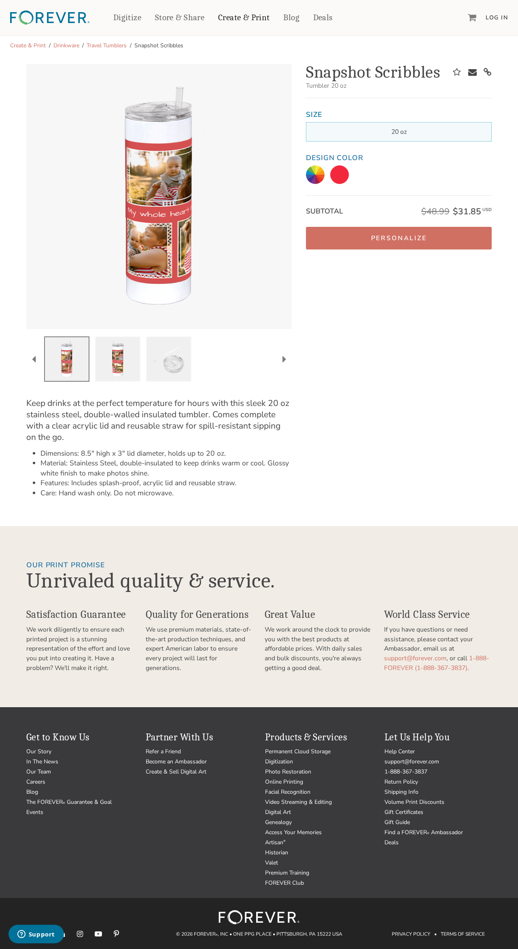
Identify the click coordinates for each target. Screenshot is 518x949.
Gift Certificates (403, 812)
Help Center (399, 751)
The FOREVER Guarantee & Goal (69, 802)
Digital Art (278, 812)
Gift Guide (397, 822)
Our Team (38, 772)
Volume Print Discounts (414, 802)
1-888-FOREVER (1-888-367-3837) (436, 663)
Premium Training (287, 873)
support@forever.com (415, 658)
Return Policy (401, 782)
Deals (323, 17)
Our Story (38, 751)
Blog (291, 17)
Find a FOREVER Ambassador (423, 832)
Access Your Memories (293, 832)
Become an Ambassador (176, 761)
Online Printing (284, 782)
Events (34, 812)
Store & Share (179, 17)
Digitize (127, 17)
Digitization (279, 761)
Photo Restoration (288, 772)
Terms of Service (463, 934)
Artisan (275, 842)
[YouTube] (98, 934)
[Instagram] (80, 934)
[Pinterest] (116, 934)
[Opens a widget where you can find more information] (36, 935)
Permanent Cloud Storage (298, 751)
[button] (399, 238)
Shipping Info (401, 792)
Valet (271, 863)
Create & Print (244, 17)
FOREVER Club (284, 883)
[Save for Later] (457, 72)
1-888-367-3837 (405, 772)
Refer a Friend (163, 751)
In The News (42, 761)
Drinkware (66, 45)
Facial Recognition (287, 792)
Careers (35, 782)
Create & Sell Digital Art (176, 772)
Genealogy (278, 822)
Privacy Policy (411, 934)
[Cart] (472, 17)
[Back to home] (49, 17)
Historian (276, 852)
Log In (497, 17)
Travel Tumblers (107, 45)
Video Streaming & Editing (298, 802)
